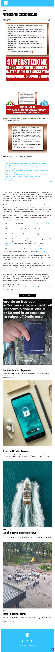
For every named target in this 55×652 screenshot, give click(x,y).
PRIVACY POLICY (23, 645)
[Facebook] (27, 641)
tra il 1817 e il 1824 (38, 249)
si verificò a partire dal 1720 (32, 246)
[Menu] (50, 3)
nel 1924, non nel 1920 (43, 251)
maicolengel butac (7, 19)
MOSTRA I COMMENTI (27, 295)
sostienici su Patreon (24, 287)
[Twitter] (31, 641)
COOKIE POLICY (32, 645)
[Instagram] (23, 641)
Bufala (4, 366)
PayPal (35, 287)
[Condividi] (39, 20)
